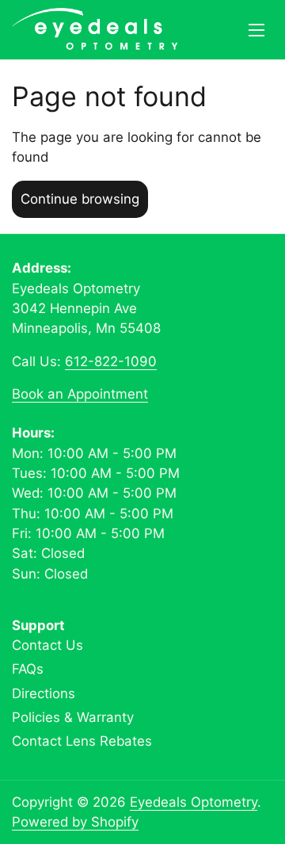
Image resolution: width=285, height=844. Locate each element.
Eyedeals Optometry (193, 802)
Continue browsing (80, 199)
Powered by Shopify (75, 822)
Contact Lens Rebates (82, 741)
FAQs (28, 669)
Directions (43, 693)
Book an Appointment (80, 394)
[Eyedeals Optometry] (94, 30)
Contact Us (47, 645)
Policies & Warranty (73, 717)
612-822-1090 (111, 361)
